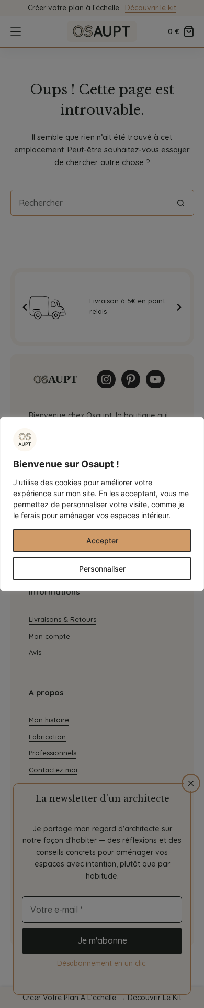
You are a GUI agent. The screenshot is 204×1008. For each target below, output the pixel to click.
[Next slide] (179, 307)
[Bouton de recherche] (181, 202)
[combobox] (89, 203)
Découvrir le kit (150, 8)
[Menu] (15, 31)
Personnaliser (102, 568)
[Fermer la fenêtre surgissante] (191, 783)
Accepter (102, 540)
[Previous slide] (25, 307)
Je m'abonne (102, 940)
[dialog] (102, 504)
